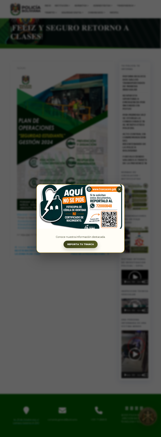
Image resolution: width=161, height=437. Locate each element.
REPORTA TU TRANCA (80, 244)
